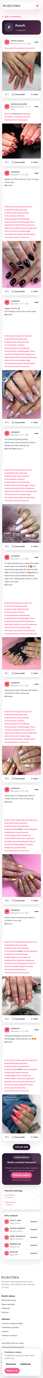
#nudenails (32, 228)
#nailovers (27, 206)
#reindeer (26, 114)
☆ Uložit (34, 94)
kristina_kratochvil (19, 104)
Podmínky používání (10, 1327)
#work (30, 48)
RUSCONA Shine (9, 1300)
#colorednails (10, 216)
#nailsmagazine (11, 219)
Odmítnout (25, 1364)
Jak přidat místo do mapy (13, 1343)
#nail (12, 820)
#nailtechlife (10, 120)
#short (7, 231)
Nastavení (11, 1364)
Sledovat (33, 1222)
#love (32, 222)
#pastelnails (23, 213)
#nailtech (8, 225)
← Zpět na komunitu (11, 16)
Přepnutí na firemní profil (13, 1347)
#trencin (15, 231)
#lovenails (9, 48)
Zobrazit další (21, 1147)
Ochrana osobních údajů (12, 1323)
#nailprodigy (24, 231)
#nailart (21, 216)
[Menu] (37, 5)
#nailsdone (19, 117)
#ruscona (25, 237)
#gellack (8, 228)
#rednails (8, 117)
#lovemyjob (22, 120)
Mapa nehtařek (8, 1304)
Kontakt (5, 1312)
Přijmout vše (12, 1370)
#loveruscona (20, 48)
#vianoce (8, 114)
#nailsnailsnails (20, 210)
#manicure (30, 225)
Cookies (5, 1331)
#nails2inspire (10, 222)
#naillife (16, 228)
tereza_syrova (17, 40)
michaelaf (15, 172)
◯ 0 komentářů (18, 94)
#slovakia (8, 234)
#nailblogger (23, 222)
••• (36, 42)
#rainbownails (10, 213)
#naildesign (24, 219)
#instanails (19, 234)
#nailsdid (8, 210)
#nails (7, 206)
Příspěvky (6, 1308)
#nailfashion (29, 234)
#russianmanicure (12, 237)
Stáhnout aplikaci (21, 1175)
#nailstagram (16, 206)
